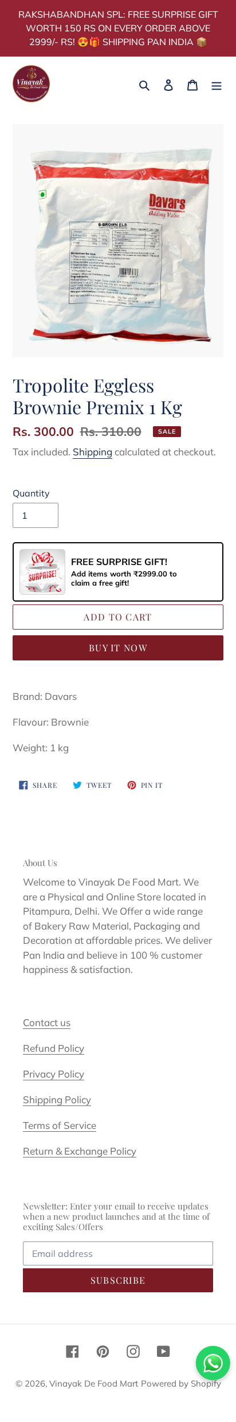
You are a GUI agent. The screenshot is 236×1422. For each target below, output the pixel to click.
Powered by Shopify (181, 1383)
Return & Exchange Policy (79, 1151)
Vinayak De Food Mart (93, 1383)
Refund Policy (53, 1048)
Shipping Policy (57, 1099)
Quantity (31, 493)
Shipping (92, 452)
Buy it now (118, 648)
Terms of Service (59, 1125)
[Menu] (216, 83)
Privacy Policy (53, 1074)
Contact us (46, 1022)
